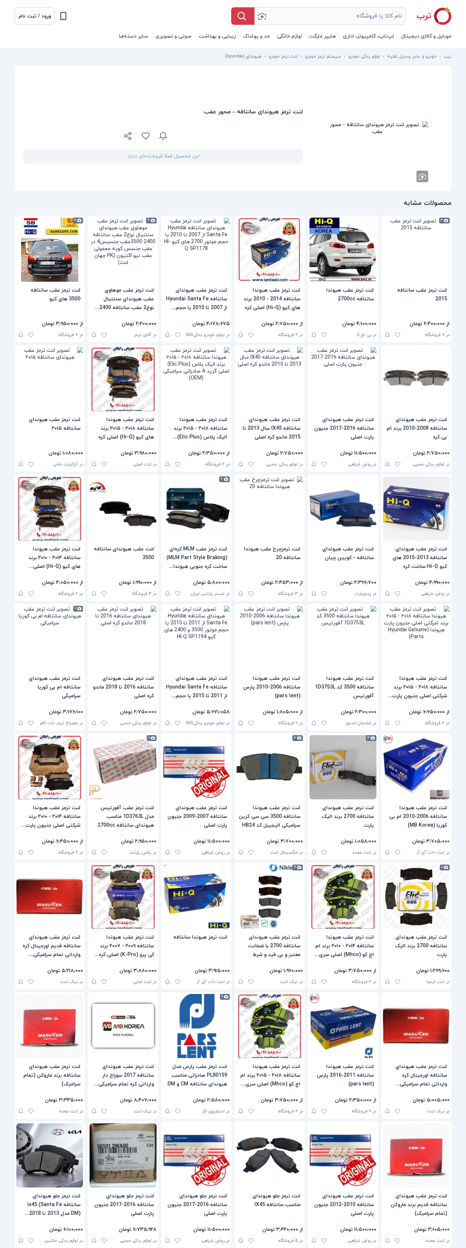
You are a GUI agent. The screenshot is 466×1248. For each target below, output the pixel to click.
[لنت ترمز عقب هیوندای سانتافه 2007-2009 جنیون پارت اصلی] (196, 767)
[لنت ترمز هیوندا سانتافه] (196, 897)
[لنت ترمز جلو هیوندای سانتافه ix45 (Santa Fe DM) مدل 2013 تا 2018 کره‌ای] (49, 1155)
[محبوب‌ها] (145, 136)
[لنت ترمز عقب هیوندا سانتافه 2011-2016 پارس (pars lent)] (342, 1026)
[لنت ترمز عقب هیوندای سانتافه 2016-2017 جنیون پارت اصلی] (342, 379)
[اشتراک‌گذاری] (128, 137)
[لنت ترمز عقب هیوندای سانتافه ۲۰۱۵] (49, 379)
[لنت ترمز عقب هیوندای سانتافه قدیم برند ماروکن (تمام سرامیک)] (416, 1155)
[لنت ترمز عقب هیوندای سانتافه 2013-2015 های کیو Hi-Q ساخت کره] (416, 508)
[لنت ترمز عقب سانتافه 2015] (416, 250)
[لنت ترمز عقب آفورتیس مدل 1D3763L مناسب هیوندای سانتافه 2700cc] (123, 767)
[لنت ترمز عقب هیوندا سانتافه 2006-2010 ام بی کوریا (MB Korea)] (416, 767)
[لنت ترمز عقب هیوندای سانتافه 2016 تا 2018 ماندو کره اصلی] (123, 638)
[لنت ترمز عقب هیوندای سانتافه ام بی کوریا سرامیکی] (49, 638)
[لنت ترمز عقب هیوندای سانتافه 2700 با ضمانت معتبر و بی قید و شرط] (269, 897)
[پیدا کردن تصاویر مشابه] (422, 176)
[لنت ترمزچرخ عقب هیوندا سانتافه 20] (269, 508)
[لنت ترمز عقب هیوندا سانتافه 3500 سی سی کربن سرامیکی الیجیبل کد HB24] (269, 767)
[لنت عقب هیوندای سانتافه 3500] (123, 508)
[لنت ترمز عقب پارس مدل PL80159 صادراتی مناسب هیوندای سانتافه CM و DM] (196, 1026)
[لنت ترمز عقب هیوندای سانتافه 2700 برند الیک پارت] (342, 767)
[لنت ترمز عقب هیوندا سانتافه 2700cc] (342, 250)
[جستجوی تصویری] (261, 16)
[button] (35, 16)
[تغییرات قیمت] (163, 136)
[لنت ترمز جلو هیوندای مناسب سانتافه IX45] (269, 1155)
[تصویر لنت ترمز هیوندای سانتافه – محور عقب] (377, 128)
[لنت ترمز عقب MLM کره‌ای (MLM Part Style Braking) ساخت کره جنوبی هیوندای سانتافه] (196, 508)
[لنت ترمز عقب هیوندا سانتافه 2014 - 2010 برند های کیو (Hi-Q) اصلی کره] (269, 250)
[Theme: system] (63, 16)
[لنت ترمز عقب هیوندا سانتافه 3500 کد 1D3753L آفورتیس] (342, 638)
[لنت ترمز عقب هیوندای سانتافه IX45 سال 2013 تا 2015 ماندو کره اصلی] (269, 379)
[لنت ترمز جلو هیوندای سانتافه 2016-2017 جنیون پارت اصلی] (196, 1155)
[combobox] (330, 16)
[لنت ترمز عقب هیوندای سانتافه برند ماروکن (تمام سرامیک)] (49, 1026)
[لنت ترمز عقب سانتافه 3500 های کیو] (49, 250)
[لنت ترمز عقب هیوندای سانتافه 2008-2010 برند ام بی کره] (416, 379)
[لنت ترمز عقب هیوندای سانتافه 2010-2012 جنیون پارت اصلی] (342, 1155)
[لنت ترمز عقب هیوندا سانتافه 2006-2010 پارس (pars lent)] (269, 638)
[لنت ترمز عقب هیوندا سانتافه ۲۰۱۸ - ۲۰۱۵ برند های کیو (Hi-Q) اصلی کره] (123, 379)
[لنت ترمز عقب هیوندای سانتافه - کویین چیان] (342, 508)
